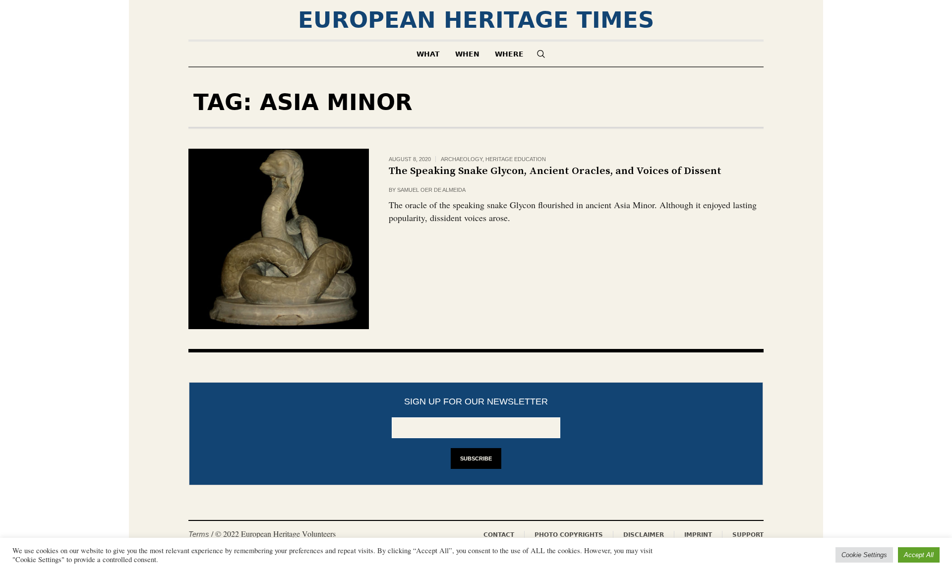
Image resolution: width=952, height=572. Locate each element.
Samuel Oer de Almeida (431, 190)
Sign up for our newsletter (476, 401)
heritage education (515, 159)
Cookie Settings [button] (864, 555)
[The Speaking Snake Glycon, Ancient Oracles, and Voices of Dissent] (278, 239)
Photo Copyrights (569, 534)
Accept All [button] (919, 555)
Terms (198, 534)
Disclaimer (643, 534)
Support (748, 534)
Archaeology (461, 159)
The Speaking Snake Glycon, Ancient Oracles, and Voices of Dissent (555, 171)
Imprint (698, 534)
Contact (498, 534)
